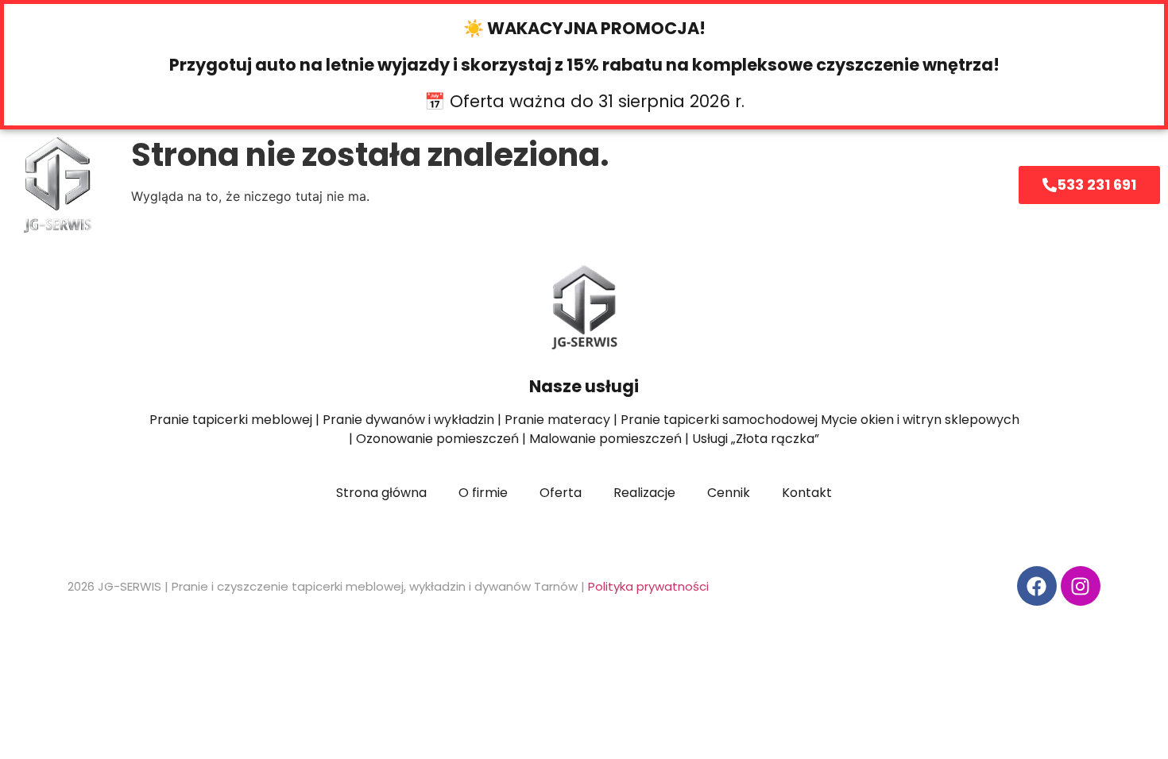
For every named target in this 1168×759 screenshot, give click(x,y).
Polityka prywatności (648, 586)
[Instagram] (1080, 586)
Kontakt (831, 184)
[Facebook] (1037, 586)
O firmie (509, 184)
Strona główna (265, 184)
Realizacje (719, 184)
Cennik (611, 184)
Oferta (387, 184)
